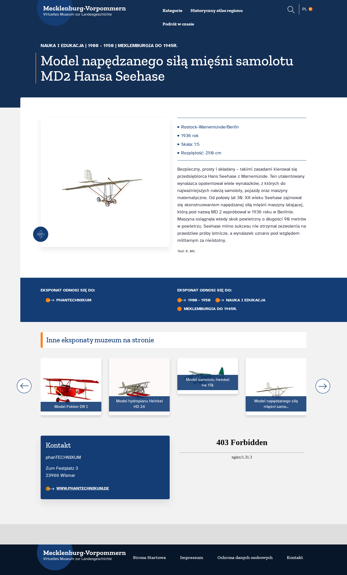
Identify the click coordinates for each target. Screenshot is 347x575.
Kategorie (172, 10)
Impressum (191, 557)
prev (24, 386)
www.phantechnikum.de (82, 488)
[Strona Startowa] (81, 552)
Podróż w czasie (178, 24)
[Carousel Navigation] (173, 386)
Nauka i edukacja (62, 45)
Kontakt (295, 557)
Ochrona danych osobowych (245, 557)
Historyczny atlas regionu (217, 10)
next (322, 386)
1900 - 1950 (101, 45)
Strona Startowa (149, 557)
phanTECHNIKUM (73, 300)
